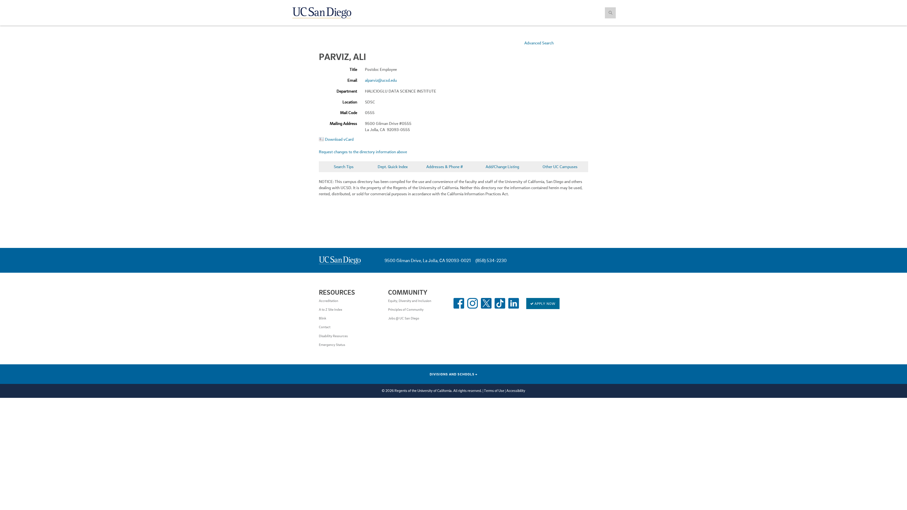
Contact (324, 327)
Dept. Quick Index (393, 166)
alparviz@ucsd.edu (381, 80)
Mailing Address (343, 123)
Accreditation (328, 300)
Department (347, 91)
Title (353, 69)
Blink (322, 318)
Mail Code (348, 112)
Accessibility (515, 390)
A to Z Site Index (330, 309)
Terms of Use (494, 390)
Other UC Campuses (560, 166)
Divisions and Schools (454, 374)
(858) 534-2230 (491, 260)
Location (349, 101)
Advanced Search (539, 42)
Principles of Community (406, 309)
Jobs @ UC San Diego (403, 318)
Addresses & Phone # (444, 166)
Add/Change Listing (502, 166)
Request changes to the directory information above (363, 151)
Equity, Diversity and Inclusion (409, 300)
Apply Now (545, 303)
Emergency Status (332, 344)
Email (352, 80)
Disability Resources (333, 336)
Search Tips (344, 166)
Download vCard (339, 139)
